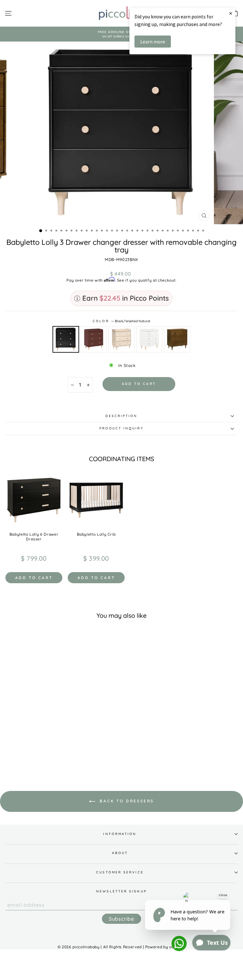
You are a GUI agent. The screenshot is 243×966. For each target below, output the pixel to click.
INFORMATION (119, 834)
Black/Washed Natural (65, 339)
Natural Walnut (177, 339)
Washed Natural (121, 339)
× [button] (230, 13)
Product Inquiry (121, 428)
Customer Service (119, 872)
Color (121, 321)
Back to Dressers (126, 801)
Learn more (152, 41)
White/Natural (149, 339)
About (120, 853)
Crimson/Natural (93, 339)
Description (121, 416)
